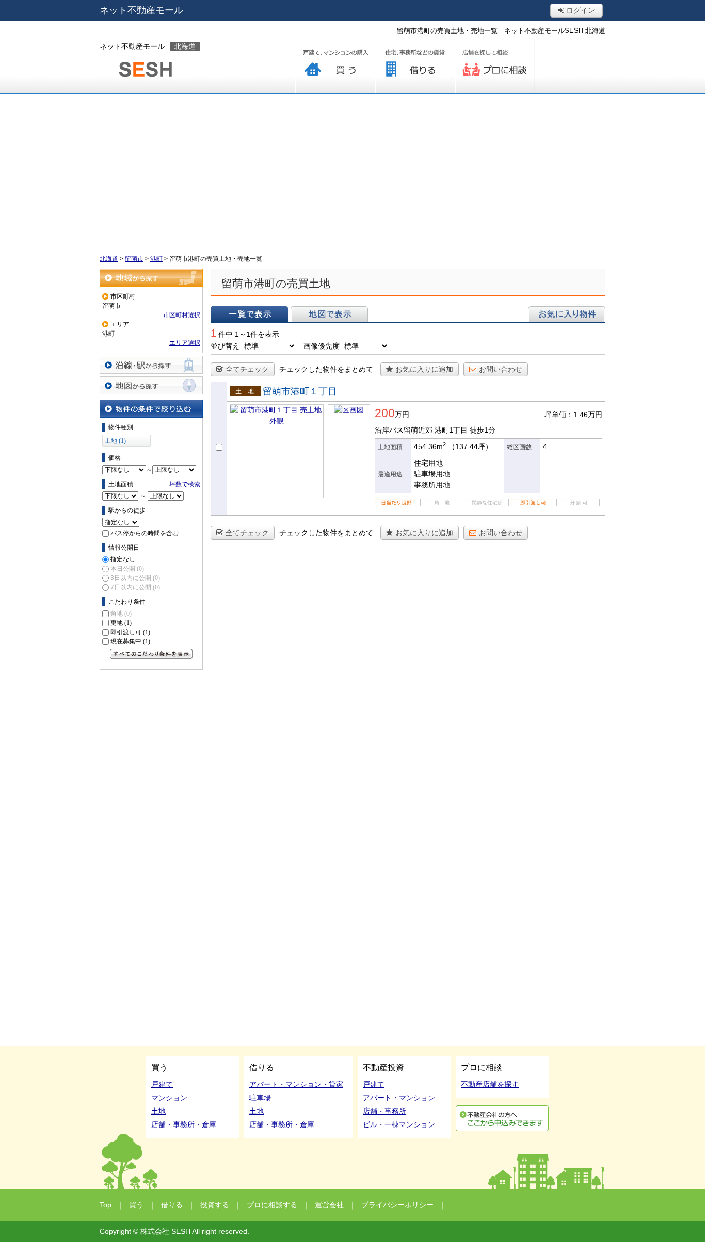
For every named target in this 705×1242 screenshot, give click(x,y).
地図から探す (151, 385)
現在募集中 (130, 641)
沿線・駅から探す (151, 365)
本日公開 (127, 568)
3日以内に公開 (135, 578)
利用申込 (502, 1118)
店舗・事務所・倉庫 (183, 1124)
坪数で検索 (184, 484)
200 (385, 413)
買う (335, 66)
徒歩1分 (482, 430)
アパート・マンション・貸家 (296, 1084)
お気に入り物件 (566, 314)
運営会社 (329, 1205)
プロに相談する (495, 66)
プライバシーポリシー (397, 1205)
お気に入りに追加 (424, 369)
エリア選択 (184, 342)
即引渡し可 (130, 632)
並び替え (225, 346)
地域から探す (151, 278)
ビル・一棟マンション (399, 1124)
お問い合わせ (500, 369)
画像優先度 (321, 346)
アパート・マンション (399, 1098)
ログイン (579, 10)
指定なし (122, 559)
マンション (169, 1098)
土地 (158, 1111)
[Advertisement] (352, 172)
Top (105, 1205)
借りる (415, 66)
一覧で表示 (249, 314)
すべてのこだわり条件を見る (151, 654)
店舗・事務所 (384, 1111)
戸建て (162, 1084)
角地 (121, 613)
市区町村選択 (181, 315)
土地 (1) (115, 440)
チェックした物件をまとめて (326, 369)
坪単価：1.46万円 (573, 414)
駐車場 (260, 1098)
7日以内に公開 (135, 587)
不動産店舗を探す (490, 1084)
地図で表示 (329, 314)
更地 (121, 622)
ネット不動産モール (141, 10)
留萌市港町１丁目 (300, 391)
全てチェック (247, 369)
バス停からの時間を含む (144, 533)
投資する (214, 1205)
